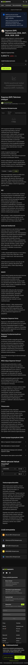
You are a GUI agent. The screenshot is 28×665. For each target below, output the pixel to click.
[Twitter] (3, 573)
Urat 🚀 (4, 628)
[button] (13, 442)
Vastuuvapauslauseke (18, 662)
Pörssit (17, 631)
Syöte (2, 5)
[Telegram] (10, 573)
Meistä (4, 626)
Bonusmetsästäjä (17, 5)
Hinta (2, 9)
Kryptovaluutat (19, 626)
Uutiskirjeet (8, 5)
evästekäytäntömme (8, 653)
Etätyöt (4, 640)
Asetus (17, 640)
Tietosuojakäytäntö (7, 662)
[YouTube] (6, 573)
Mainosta (5, 638)
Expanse (7, 9)
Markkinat (25, 5)
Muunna (18, 628)
